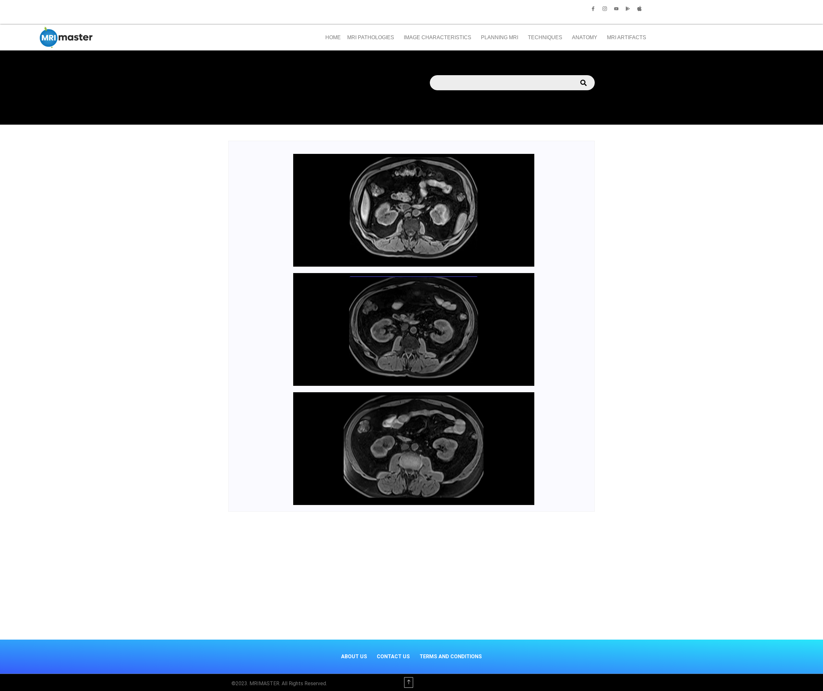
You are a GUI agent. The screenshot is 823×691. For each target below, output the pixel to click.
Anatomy (584, 37)
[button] (372, 37)
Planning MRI (499, 37)
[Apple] (639, 8)
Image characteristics (437, 37)
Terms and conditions (451, 656)
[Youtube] (616, 8)
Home (333, 37)
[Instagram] (605, 8)
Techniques (545, 37)
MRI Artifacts (626, 37)
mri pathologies (370, 37)
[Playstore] (628, 8)
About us (354, 656)
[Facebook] (593, 8)
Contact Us (393, 656)
